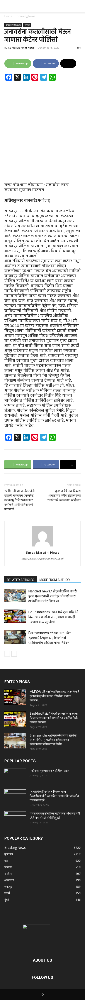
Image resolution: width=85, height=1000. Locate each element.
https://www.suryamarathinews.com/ (43, 558)
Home (8, 16)
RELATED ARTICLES (20, 580)
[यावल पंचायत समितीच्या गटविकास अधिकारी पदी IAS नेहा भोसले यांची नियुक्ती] (15, 818)
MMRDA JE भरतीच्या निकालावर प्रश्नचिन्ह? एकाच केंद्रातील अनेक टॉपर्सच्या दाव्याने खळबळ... (54, 696)
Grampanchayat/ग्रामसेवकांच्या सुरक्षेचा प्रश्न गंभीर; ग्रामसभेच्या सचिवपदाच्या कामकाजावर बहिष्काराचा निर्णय (53, 740)
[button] (7, 6)
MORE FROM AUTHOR (54, 580)
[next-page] (14, 654)
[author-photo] (42, 546)
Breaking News (26, 16)
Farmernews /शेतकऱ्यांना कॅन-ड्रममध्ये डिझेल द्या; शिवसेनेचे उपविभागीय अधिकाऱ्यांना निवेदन (50, 638)
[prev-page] (7, 654)
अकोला (27, 24)
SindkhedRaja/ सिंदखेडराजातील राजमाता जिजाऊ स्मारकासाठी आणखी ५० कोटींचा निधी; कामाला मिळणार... (54, 718)
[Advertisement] (42, 128)
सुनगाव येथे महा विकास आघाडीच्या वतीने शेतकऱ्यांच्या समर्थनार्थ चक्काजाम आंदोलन (64, 495)
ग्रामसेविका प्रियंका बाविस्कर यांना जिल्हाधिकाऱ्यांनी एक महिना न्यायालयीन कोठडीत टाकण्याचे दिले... (54, 796)
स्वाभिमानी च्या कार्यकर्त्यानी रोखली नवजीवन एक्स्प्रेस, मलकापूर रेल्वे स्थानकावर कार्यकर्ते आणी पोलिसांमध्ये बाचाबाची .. (19, 500)
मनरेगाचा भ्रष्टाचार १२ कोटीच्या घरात (49, 770)
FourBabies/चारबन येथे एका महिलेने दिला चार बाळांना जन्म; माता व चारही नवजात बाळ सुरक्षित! (53, 617)
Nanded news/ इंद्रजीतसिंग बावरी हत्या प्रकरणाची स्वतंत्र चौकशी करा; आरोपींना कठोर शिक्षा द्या (52, 596)
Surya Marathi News (21, 47)
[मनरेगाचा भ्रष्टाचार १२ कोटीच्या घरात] (15, 776)
